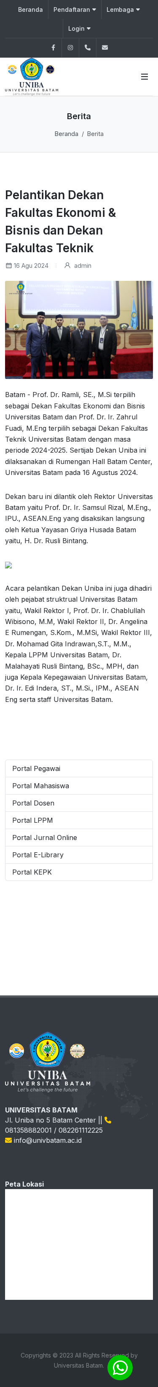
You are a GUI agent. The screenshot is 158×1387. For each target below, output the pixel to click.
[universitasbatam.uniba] (70, 47)
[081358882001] (87, 47)
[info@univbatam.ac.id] (104, 47)
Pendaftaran (72, 9)
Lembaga (120, 9)
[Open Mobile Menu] (144, 76)
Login (76, 28)
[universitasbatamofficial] (53, 47)
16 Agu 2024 (31, 265)
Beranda (30, 9)
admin (81, 265)
